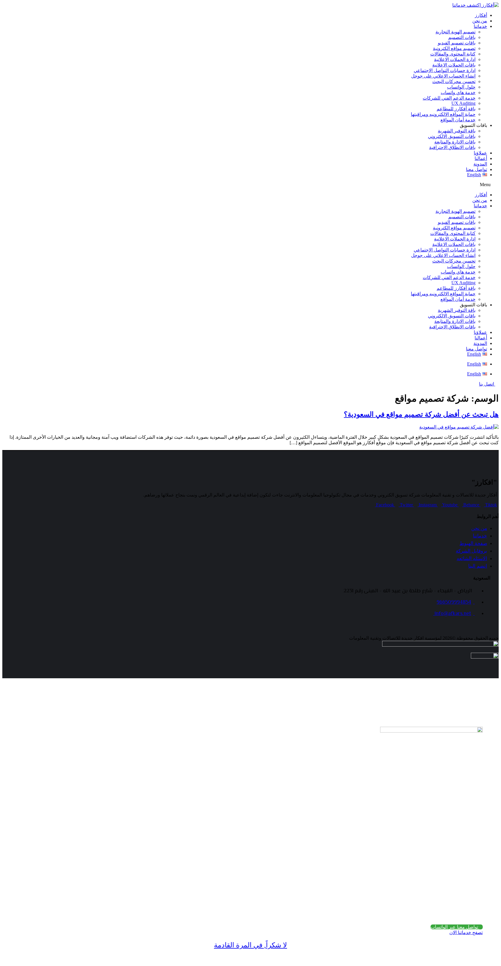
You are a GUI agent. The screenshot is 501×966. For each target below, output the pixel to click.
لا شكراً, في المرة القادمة (250, 945)
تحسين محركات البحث (453, 81)
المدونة (480, 163)
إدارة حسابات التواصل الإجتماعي (444, 70)
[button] (250, 184)
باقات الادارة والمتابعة (454, 141)
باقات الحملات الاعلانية (453, 64)
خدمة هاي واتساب (458, 92)
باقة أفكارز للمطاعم (456, 108)
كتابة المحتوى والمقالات (452, 53)
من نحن (479, 20)
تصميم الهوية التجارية (455, 31)
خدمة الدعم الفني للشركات (449, 98)
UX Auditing (463, 103)
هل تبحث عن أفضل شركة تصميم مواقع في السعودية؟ (421, 414)
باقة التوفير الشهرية (456, 130)
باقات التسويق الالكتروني (451, 136)
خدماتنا (480, 26)
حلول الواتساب (461, 86)
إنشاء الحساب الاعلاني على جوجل (443, 75)
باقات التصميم (461, 37)
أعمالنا (481, 158)
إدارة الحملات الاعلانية (454, 59)
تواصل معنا (476, 169)
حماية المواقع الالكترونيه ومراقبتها (443, 114)
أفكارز (481, 15)
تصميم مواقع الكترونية (454, 48)
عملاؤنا (480, 152)
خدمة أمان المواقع (457, 119)
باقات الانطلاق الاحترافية (452, 147)
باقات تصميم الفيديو (456, 42)
